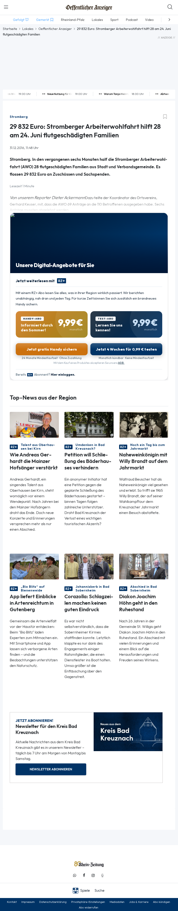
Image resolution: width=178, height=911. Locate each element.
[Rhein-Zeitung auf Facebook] (84, 875)
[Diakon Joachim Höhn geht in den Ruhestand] (143, 566)
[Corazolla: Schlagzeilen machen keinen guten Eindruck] (89, 566)
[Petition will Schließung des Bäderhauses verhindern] (89, 424)
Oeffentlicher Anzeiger (55, 29)
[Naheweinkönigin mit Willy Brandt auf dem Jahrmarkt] (143, 424)
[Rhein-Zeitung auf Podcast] (102, 875)
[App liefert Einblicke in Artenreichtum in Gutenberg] (34, 566)
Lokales (27, 29)
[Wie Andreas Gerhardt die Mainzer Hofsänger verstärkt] (34, 424)
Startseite (10, 29)
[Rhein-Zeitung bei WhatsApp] (74, 875)
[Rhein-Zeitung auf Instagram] (93, 875)
